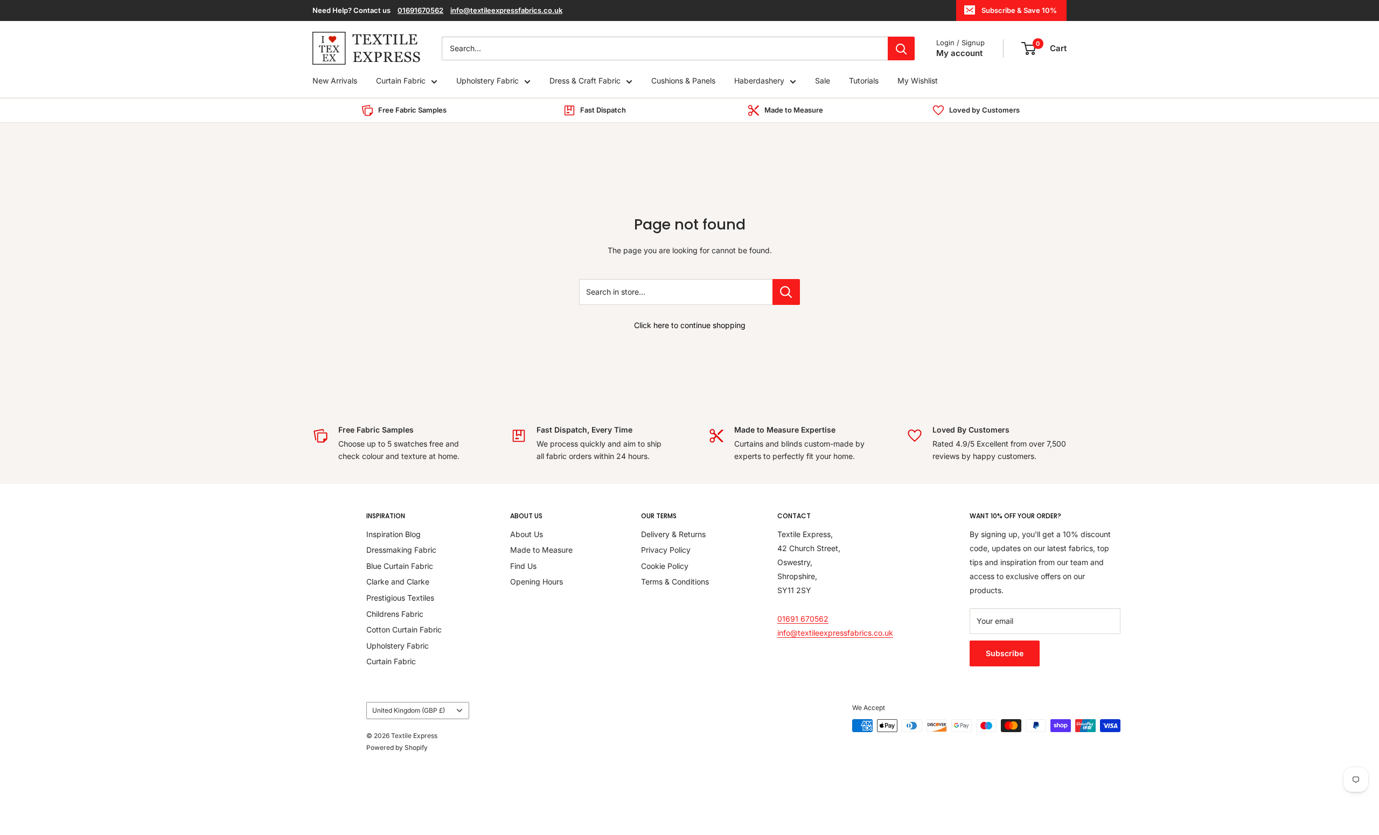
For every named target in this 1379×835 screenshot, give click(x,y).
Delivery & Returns (673, 534)
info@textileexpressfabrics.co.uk (506, 10)
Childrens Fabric (394, 613)
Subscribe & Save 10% (1019, 10)
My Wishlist (917, 81)
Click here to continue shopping (690, 325)
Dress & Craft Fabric (585, 81)
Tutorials (864, 81)
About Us (526, 534)
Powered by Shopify (397, 747)
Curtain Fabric (401, 81)
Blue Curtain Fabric (399, 565)
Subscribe (1004, 653)
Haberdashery (759, 81)
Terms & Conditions (675, 581)
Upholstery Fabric (487, 81)
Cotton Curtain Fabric (404, 629)
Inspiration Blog (393, 534)
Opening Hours (536, 581)
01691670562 (420, 10)
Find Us (523, 565)
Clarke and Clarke (397, 581)
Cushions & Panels (683, 81)
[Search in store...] (786, 292)
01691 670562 (802, 618)
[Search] (901, 48)
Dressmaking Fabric (401, 549)
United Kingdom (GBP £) (408, 710)
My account (959, 53)
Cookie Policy (664, 565)
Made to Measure (541, 549)
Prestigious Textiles (400, 597)
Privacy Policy (666, 549)
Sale (822, 81)
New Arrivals (334, 81)
